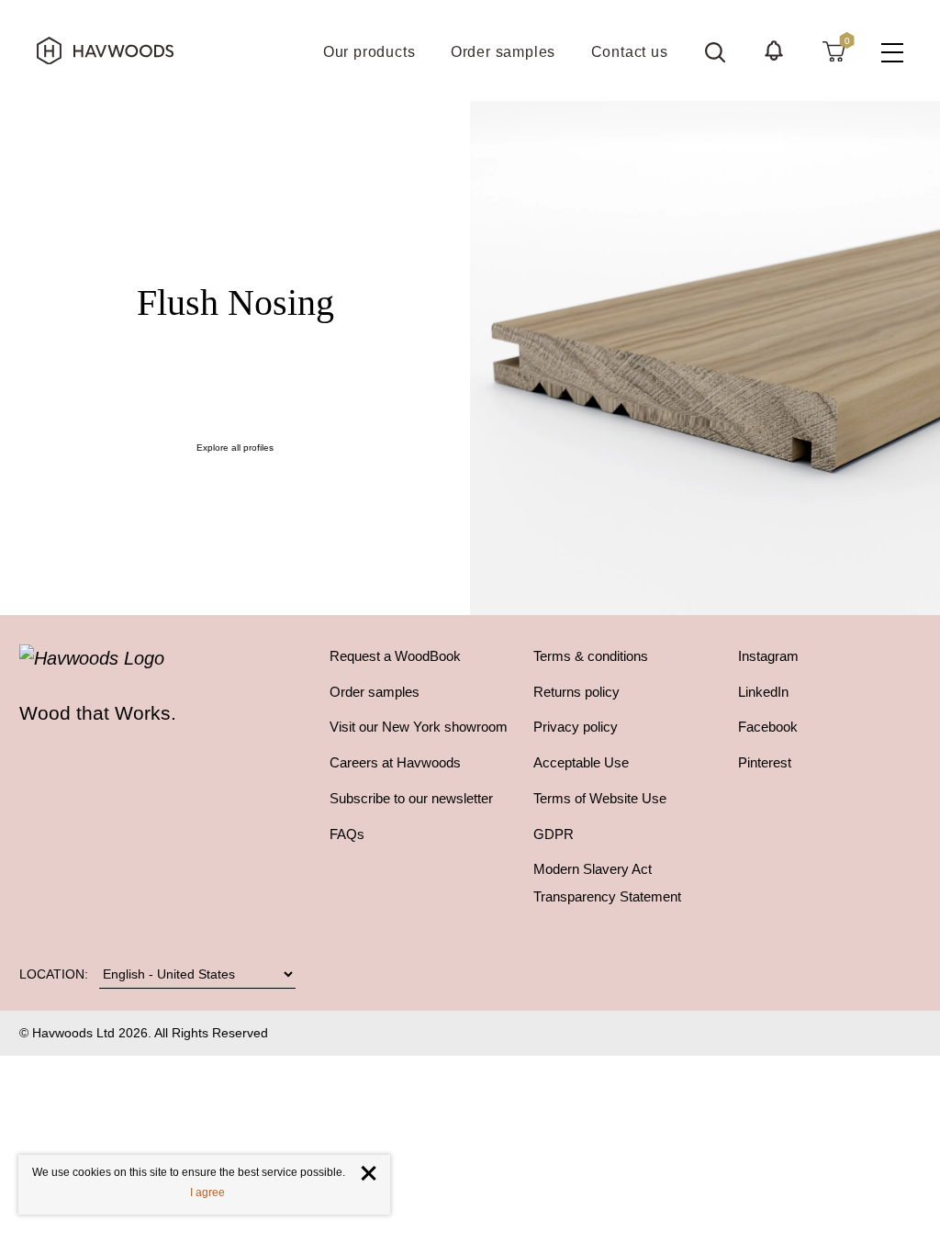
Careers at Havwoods (395, 763)
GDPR (553, 834)
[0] (833, 50)
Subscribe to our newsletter (411, 798)
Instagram (768, 656)
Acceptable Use (581, 763)
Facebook (768, 727)
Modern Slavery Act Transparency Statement (607, 883)
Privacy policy (575, 727)
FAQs (347, 834)
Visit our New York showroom (419, 727)
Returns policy (576, 692)
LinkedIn (763, 692)
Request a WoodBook (395, 656)
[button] (774, 50)
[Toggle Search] (715, 52)
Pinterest (764, 763)
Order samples (375, 692)
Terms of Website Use (599, 798)
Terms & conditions (590, 656)
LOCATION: (53, 974)
